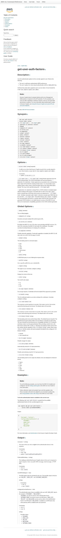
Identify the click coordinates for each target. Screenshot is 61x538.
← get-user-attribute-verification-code (33, 7)
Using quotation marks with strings (30, 393)
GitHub (43, 1)
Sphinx (55, 535)
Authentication (33, 433)
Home (25, 1)
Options (7, 22)
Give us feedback (8, 46)
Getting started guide (35, 385)
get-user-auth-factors (9, 17)
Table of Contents (10, 15)
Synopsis (7, 20)
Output (6, 26)
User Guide (31, 1)
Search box (6, 33)
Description (7, 19)
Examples (7, 25)
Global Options (8, 23)
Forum (38, 1)
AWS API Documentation (28, 109)
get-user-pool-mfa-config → (49, 7)
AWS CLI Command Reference (11, 2)
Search (16, 35)
